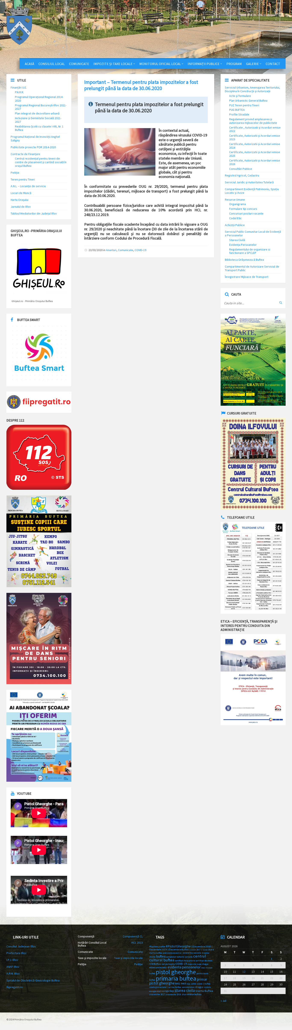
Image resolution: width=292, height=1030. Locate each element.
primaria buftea (176, 978)
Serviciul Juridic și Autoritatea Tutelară (249, 182)
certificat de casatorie (185, 960)
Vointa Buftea (204, 991)
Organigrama (237, 204)
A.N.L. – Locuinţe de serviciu (28, 186)
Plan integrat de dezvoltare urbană (37, 113)
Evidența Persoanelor (243, 245)
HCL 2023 (137, 942)
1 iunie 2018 (206, 949)
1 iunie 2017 (195, 949)
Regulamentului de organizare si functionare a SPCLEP (249, 251)
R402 (177, 983)
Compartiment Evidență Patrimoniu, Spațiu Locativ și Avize (252, 191)
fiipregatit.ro (14, 987)
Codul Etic (235, 218)
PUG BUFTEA (237, 110)
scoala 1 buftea (203, 983)
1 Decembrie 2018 (201, 946)
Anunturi (111, 250)
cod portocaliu (168, 964)
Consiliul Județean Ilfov (21, 946)
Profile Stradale (239, 114)
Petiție (15, 173)
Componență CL (133, 936)
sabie (193, 983)
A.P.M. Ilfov (13, 973)
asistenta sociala (192, 952)
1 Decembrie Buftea (178, 949)
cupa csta (191, 964)
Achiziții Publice (235, 225)
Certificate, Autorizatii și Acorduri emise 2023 (254, 137)
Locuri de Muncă (21, 193)
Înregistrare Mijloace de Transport (246, 277)
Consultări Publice (240, 169)
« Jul (223, 1001)
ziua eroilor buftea (191, 994)
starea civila (185, 990)
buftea (160, 956)
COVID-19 (140, 250)
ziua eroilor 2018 (173, 994)
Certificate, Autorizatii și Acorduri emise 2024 (254, 145)
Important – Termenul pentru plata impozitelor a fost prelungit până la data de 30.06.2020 (141, 85)
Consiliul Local (51, 64)
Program (234, 64)
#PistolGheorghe (178, 946)
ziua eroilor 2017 (157, 994)
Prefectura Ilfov (16, 953)
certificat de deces (204, 960)
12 (243, 971)
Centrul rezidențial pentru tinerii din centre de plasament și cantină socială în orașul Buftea (40, 162)
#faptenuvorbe (157, 946)
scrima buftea (174, 987)
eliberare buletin (158, 967)
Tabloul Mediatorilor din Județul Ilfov (34, 213)
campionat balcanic (175, 956)
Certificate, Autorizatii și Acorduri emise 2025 (254, 154)
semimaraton (188, 987)
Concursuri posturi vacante (246, 213)
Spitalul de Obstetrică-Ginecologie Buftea (32, 980)
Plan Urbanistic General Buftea (248, 100)
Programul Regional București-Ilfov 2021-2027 (40, 107)
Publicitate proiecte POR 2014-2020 (33, 147)
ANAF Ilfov (12, 967)
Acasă (29, 64)
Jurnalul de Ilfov (21, 207)
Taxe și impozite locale (128, 958)
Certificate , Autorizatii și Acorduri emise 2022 (255, 129)
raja (188, 983)
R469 (183, 983)
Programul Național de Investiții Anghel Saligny (35, 138)
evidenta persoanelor (184, 967)
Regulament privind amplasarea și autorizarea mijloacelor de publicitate (253, 121)
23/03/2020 (95, 250)
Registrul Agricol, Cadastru (242, 175)
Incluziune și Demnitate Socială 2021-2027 (38, 120)
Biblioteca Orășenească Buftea (244, 260)
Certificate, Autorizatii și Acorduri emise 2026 (254, 162)
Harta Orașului (19, 200)
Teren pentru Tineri (23, 179)
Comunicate (79, 64)
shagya (199, 987)
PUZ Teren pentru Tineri (244, 105)
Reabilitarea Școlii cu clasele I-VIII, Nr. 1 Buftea (39, 128)
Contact (273, 64)
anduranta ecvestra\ (172, 953)
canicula (189, 956)
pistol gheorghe (176, 972)
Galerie (252, 64)
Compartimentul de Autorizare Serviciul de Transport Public (252, 268)
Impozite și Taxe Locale (113, 64)
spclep (169, 991)
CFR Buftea (155, 963)
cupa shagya (202, 964)
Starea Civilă (237, 240)
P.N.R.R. (19, 92)
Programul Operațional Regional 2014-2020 (39, 98)
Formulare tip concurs (243, 209)
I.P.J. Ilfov (12, 960)
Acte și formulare (240, 96)
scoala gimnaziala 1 (158, 987)
